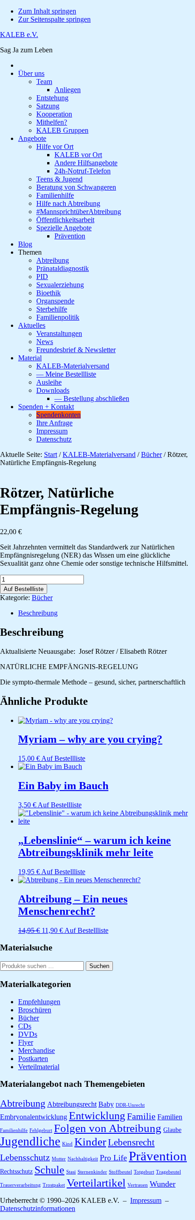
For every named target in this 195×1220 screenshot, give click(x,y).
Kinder (90, 1141)
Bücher (151, 454)
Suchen (99, 966)
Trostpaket (54, 1185)
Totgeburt (144, 1171)
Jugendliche (30, 1141)
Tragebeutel (168, 1171)
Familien (169, 1117)
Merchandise (36, 1050)
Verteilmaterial (38, 1067)
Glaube (172, 1130)
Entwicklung (97, 1115)
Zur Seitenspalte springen (54, 19)
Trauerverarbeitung (20, 1185)
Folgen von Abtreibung (107, 1128)
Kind (67, 1143)
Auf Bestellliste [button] (63, 758)
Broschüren (34, 1010)
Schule (49, 1170)
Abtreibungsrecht (72, 1104)
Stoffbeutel (120, 1171)
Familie (141, 1116)
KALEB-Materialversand (99, 454)
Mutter (59, 1158)
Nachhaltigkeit (83, 1158)
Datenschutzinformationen (37, 1208)
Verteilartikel (96, 1182)
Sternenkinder (92, 1171)
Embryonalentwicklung (33, 1117)
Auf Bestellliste (24, 589)
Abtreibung (22, 1103)
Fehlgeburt (40, 1130)
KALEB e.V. (19, 34)
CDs (24, 1026)
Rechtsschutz (16, 1171)
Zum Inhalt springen (47, 11)
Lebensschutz (25, 1157)
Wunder (163, 1183)
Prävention (158, 1156)
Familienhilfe (14, 1130)
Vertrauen (137, 1185)
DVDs (27, 1034)
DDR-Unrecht (130, 1105)
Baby (106, 1104)
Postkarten (33, 1058)
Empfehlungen (39, 1002)
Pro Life (113, 1157)
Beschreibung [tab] (38, 613)
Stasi (71, 1171)
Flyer (25, 1042)
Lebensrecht (131, 1142)
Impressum (145, 1200)
